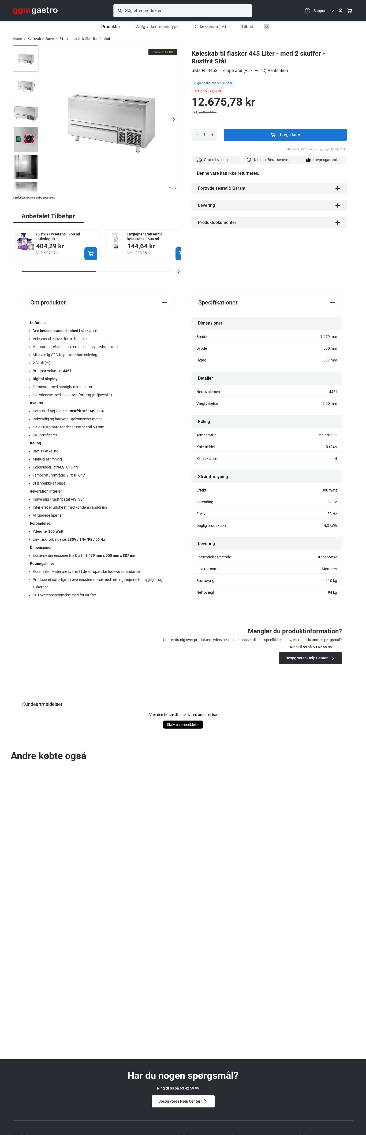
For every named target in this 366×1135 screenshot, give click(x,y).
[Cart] (349, 10)
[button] (178, 271)
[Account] (340, 10)
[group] (26, 58)
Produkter (110, 26)
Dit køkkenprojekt (209, 26)
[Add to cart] (90, 253)
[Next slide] (173, 119)
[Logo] (35, 10)
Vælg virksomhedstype (156, 26)
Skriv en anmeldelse (183, 724)
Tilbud (247, 26)
